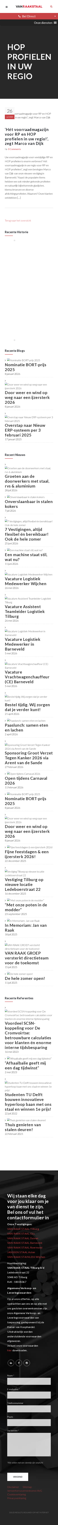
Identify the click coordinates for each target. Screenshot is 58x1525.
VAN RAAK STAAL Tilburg (23, 1228)
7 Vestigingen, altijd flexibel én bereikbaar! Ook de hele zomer (27, 534)
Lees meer (20, 262)
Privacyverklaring (16, 1498)
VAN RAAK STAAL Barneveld (24, 1242)
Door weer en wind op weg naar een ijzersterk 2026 (27, 397)
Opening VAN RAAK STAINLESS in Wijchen (30, 318)
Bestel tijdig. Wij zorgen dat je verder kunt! (27, 707)
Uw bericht (13, 1431)
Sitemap (27, 1486)
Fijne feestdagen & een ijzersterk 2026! (27, 854)
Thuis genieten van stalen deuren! (23, 1127)
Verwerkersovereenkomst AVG (24, 1490)
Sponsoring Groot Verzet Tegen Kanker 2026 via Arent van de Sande (29, 757)
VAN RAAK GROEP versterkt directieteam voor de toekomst (26, 958)
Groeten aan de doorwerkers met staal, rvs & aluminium (27, 481)
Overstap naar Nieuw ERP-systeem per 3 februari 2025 (25, 430)
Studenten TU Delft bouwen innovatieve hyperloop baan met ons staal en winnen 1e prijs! (28, 1101)
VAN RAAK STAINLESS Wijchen (26, 1256)
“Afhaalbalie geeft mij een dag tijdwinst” (25, 1065)
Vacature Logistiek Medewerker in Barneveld (22, 644)
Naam (10, 1376)
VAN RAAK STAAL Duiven (22, 1238)
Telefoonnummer (15, 1403)
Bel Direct (29, 16)
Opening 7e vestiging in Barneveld (31, 286)
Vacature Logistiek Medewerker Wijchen (25, 581)
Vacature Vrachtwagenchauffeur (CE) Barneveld (27, 676)
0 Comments (14, 149)
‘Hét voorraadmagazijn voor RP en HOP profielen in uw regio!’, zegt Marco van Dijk (27, 136)
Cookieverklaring (16, 1494)
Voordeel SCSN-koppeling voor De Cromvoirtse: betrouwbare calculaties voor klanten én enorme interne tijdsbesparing (28, 1035)
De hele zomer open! (25, 978)
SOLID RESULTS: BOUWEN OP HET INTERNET (29, 1512)
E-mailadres (13, 1389)
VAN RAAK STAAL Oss (21, 1233)
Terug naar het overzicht (18, 220)
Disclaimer (13, 1486)
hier (9, 1350)
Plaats (10, 1417)
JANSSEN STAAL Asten (21, 1252)
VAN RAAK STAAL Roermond (24, 1247)
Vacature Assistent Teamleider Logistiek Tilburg (25, 611)
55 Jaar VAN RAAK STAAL (27, 254)
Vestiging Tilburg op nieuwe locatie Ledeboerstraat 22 (24, 884)
